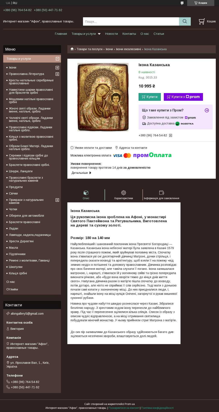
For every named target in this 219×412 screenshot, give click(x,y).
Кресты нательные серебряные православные (31, 82)
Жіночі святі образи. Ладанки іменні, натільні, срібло (29, 110)
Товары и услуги (83, 33)
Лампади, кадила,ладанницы (30, 235)
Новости (111, 33)
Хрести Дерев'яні (21, 241)
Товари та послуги (89, 49)
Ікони (109, 49)
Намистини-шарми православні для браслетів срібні (31, 91)
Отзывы (12, 289)
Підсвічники (17, 254)
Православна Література (26, 74)
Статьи (159, 33)
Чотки (13, 209)
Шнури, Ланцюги (21, 171)
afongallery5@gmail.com (27, 313)
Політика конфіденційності (157, 407)
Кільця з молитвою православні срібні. (31, 138)
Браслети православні (24, 222)
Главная (61, 33)
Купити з (178, 97)
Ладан (13, 228)
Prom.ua (130, 404)
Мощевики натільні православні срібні (31, 100)
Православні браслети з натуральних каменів (26, 179)
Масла (13, 247)
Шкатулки (15, 267)
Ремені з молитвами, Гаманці (29, 260)
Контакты (129, 33)
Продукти (16, 187)
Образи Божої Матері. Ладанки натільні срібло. (31, 147)
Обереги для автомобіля (26, 215)
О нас (145, 33)
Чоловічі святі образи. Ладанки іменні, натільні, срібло (31, 119)
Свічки (13, 193)
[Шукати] (185, 21)
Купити (151, 97)
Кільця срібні (18, 273)
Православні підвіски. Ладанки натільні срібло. (30, 129)
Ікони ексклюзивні (128, 49)
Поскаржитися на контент (124, 407)
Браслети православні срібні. (29, 165)
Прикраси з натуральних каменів (26, 201)
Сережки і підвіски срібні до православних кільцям (28, 157)
